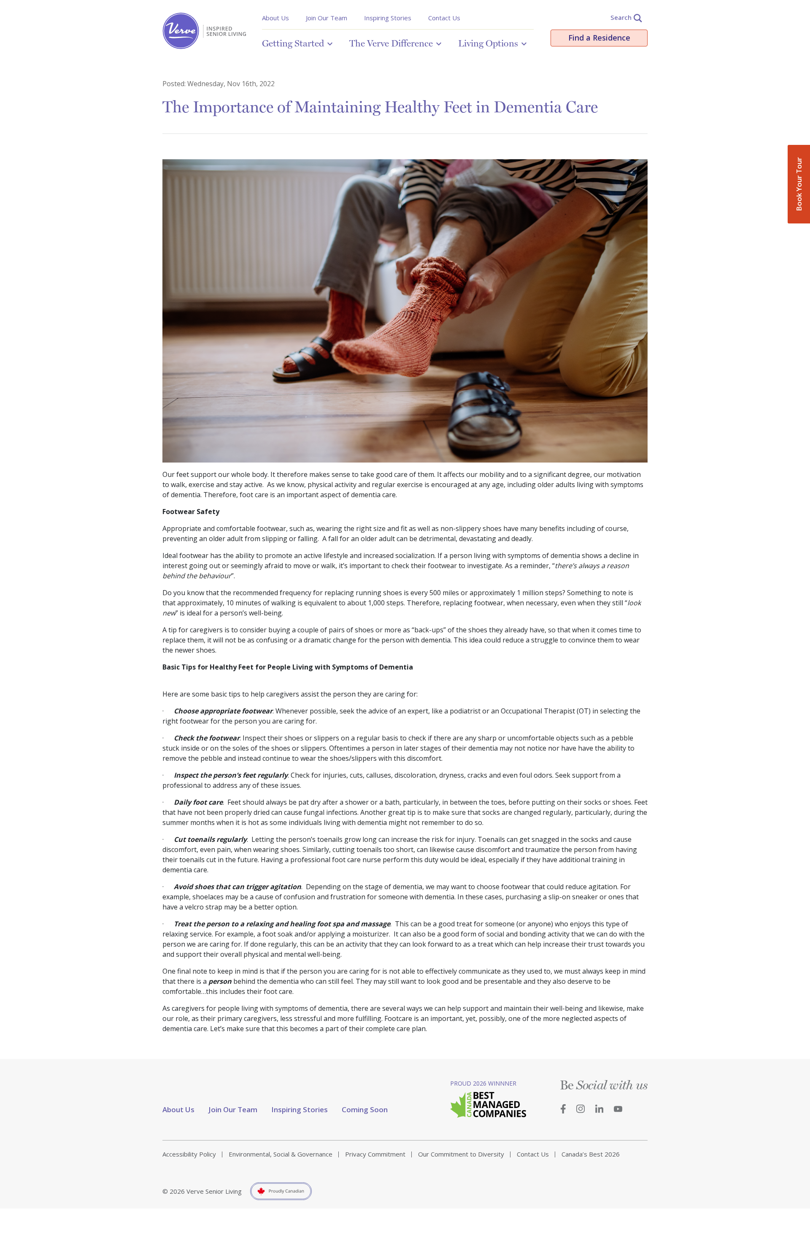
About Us (275, 18)
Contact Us (444, 18)
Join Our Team (326, 18)
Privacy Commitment (375, 1154)
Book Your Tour (799, 184)
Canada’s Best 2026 (591, 1154)
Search (621, 17)
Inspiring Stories (387, 18)
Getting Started (293, 43)
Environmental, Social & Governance (280, 1154)
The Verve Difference (391, 43)
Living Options (488, 43)
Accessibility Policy (189, 1154)
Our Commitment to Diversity (461, 1154)
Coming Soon (365, 1109)
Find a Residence (599, 38)
